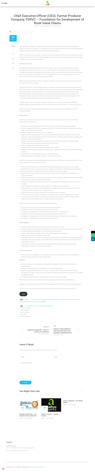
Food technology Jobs (45, 26)
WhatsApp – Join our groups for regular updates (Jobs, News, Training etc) (45, 299)
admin (36, 26)
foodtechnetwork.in (38, 467)
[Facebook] (13, 49)
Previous (46, 327)
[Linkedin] (93, 239)
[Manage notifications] (3, 469)
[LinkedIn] (13, 63)
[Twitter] (13, 54)
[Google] (13, 68)
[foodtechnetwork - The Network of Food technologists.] (47, 3)
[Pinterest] (13, 58)
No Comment (57, 26)
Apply (23, 294)
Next (54, 326)
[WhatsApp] (93, 235)
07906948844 (12, 446)
